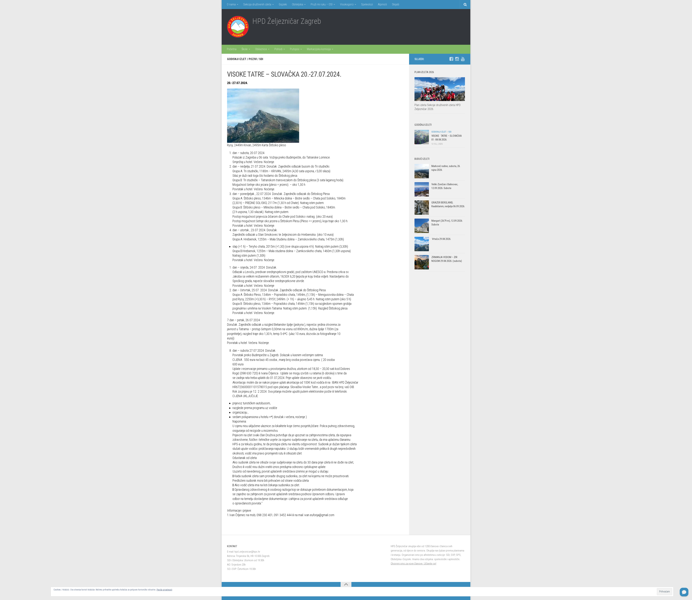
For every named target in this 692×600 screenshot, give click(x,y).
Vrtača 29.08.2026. (441, 239)
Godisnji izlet (236, 59)
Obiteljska (297, 4)
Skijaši (395, 4)
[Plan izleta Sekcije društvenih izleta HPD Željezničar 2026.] (439, 89)
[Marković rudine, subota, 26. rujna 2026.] (421, 171)
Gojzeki (283, 4)
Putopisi (294, 49)
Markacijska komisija (319, 49)
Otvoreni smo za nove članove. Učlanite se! (413, 563)
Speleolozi (367, 4)
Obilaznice (261, 49)
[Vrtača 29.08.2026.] (421, 244)
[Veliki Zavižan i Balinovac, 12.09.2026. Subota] (421, 189)
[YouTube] (463, 59)
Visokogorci (347, 4)
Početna (231, 49)
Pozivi (253, 59)
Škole (244, 49)
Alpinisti (382, 4)
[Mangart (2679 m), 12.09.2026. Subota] (421, 226)
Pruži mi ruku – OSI (321, 4)
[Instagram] (457, 59)
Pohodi (278, 49)
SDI (261, 59)
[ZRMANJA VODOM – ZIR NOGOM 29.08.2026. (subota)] (421, 262)
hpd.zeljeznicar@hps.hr (247, 551)
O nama (231, 4)
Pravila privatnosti (164, 589)
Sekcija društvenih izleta (257, 4)
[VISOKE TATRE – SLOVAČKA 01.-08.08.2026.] (421, 137)
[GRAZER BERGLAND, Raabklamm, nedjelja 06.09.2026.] (421, 207)
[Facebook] (451, 59)
